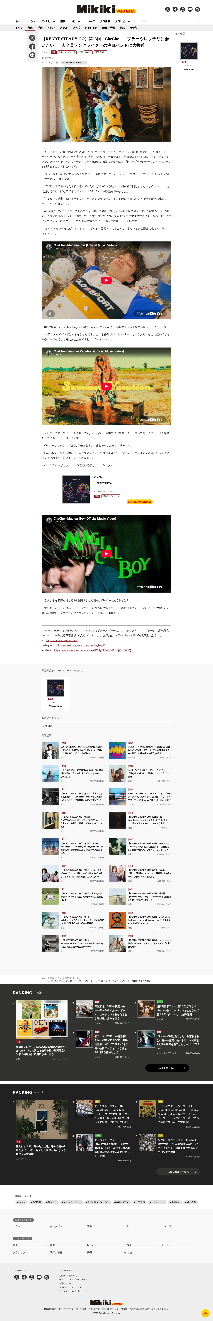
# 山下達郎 (139, 1202)
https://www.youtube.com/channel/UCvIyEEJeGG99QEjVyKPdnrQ (92, 650)
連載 (62, 21)
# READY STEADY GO (74, 62)
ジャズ (76, 27)
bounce (88, 52)
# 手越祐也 (175, 1202)
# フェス (21, 1202)
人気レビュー (122, 21)
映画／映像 (108, 27)
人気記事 (105, 21)
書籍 (122, 27)
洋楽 (40, 27)
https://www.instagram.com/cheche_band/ (80, 645)
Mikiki (44, 978)
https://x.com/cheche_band (61, 640)
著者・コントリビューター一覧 (73, 1280)
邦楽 (30, 27)
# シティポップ (157, 1202)
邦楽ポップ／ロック (67, 52)
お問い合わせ (65, 1283)
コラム (31, 21)
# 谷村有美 (190, 1202)
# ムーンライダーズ (71, 1202)
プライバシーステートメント (72, 1287)
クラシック (91, 27)
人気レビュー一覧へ (178, 1171)
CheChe (47, 726)
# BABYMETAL (121, 1202)
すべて (19, 27)
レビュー (75, 21)
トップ (19, 21)
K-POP (51, 27)
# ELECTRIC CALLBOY (97, 1202)
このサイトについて (68, 1276)
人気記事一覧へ (167, 1068)
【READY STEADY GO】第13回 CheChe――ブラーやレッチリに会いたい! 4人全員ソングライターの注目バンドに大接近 (97, 981)
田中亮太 (49, 58)
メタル (64, 27)
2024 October (100, 52)
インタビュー (47, 21)
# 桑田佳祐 (36, 1202)
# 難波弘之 (51, 1202)
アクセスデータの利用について (73, 1291)
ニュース (90, 21)
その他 (133, 27)
